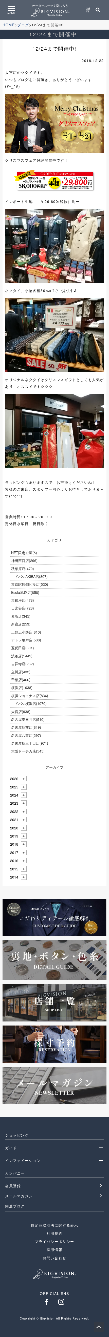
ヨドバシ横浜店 (29, 703)
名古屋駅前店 (26, 727)
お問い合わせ (54, 1257)
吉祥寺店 (22, 663)
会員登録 (13, 1185)
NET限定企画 (24, 552)
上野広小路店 (26, 632)
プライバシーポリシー (54, 1241)
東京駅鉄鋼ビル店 (29, 584)
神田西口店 (24, 560)
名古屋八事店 (26, 735)
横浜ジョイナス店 (29, 695)
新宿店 (20, 623)
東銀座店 (22, 600)
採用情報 (54, 1249)
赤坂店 (20, 616)
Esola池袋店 (25, 592)
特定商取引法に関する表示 (54, 1225)
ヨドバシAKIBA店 (29, 576)
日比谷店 (22, 608)
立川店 (20, 671)
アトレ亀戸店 (26, 639)
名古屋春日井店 (28, 719)
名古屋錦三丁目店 (29, 743)
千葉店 (20, 679)
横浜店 (21, 687)
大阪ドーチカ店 (28, 751)
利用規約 (54, 1233)
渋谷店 (21, 655)
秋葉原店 (22, 568)
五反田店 (22, 647)
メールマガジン (19, 1195)
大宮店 (20, 711)
